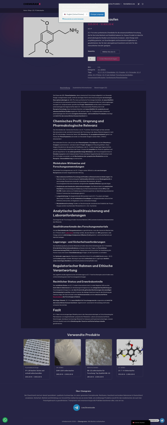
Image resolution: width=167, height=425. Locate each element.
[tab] (65, 87)
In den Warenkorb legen (108, 59)
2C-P (100, 72)
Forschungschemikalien (124, 75)
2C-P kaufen (120, 72)
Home (25, 10)
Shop (29, 10)
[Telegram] (139, 4)
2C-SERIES (102, 70)
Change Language (97, 14)
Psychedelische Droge (31, 367)
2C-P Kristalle (131, 72)
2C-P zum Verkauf (108, 75)
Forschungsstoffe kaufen (97, 78)
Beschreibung (57, 297)
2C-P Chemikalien (108, 72)
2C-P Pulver (97, 75)
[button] (5, 420)
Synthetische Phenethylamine (116, 78)
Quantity (91, 51)
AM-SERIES (59, 367)
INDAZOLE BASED (92, 367)
